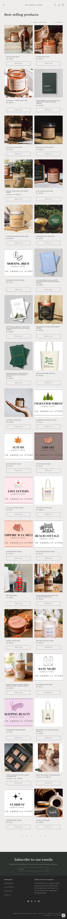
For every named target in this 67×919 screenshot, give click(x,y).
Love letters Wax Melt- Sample (14, 507)
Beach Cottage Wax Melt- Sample (45, 551)
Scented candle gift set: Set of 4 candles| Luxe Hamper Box (17, 775)
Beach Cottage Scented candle (44, 191)
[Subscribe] (47, 869)
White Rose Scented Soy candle (45, 640)
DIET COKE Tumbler (11, 595)
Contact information (58, 915)
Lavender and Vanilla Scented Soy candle (17, 236)
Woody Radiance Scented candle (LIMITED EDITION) (48, 327)
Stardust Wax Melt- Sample (14, 820)
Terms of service (59, 913)
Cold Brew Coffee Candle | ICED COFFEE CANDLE (17, 191)
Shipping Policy (8, 883)
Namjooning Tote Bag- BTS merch (45, 373)
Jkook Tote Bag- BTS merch (44, 507)
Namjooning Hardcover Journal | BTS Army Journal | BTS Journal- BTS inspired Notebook (48, 102)
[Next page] (45, 836)
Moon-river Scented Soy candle (44, 147)
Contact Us (7, 895)
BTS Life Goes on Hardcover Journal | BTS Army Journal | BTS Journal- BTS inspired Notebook (18, 328)
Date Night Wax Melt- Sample (44, 684)
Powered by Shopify (31, 913)
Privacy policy (50, 913)
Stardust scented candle (43, 820)
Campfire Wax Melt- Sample (14, 551)
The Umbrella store (21, 913)
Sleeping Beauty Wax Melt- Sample (16, 729)
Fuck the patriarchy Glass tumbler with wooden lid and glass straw (47, 596)
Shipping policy (47, 915)
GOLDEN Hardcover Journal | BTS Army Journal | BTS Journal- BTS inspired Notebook (17, 375)
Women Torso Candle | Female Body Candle (48, 775)
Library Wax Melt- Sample (43, 463)
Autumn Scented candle (42, 56)
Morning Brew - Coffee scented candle (16, 100)
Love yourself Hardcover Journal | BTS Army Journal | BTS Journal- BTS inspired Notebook (48, 281)
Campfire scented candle (13, 640)
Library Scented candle (12, 56)
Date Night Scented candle (13, 420)
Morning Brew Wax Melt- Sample (15, 280)
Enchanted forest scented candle (45, 236)
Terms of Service (9, 887)
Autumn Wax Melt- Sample (13, 463)
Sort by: (35, 22)
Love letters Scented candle (14, 147)
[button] (3, 5)
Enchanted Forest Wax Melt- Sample (46, 420)
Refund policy (8, 891)
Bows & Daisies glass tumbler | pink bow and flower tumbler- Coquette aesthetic (17, 685)
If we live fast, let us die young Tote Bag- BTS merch (47, 730)
